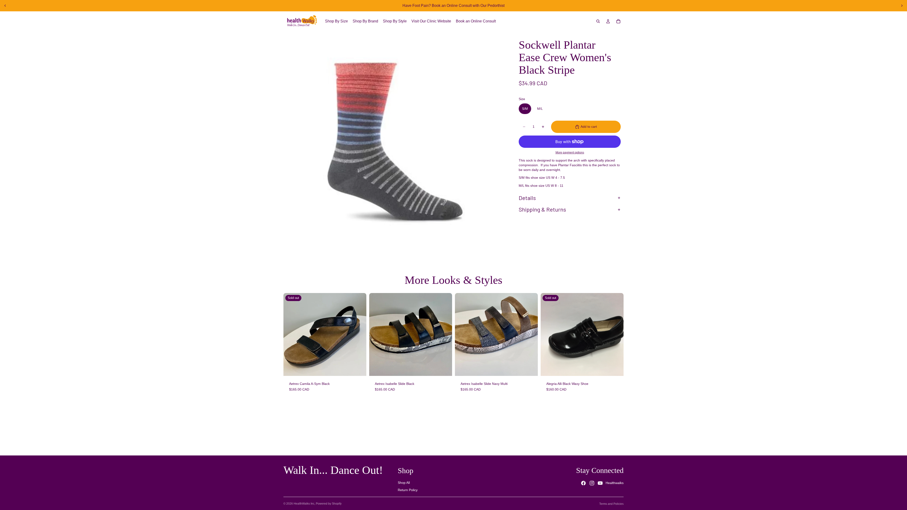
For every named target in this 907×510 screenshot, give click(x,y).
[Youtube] (600, 483)
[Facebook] (583, 483)
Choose (534, 368)
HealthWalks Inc (304, 503)
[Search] (598, 21)
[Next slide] (902, 5)
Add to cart (589, 126)
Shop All (404, 482)
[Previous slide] (5, 5)
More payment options (570, 152)
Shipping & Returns (542, 209)
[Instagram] (592, 483)
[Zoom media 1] (394, 141)
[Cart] (618, 21)
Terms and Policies (611, 504)
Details (527, 197)
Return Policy (408, 490)
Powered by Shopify (329, 503)
